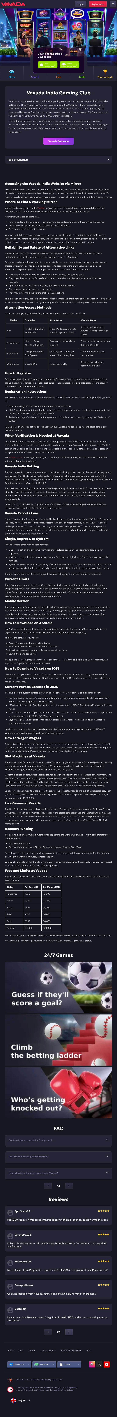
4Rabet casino (16, 457)
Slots (11, 1350)
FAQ (88, 1350)
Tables (31, 1350)
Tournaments (48, 1350)
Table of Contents (71, 1350)
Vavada (40, 208)
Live (21, 1350)
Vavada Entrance (58, 141)
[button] (113, 37)
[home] (13, 4)
